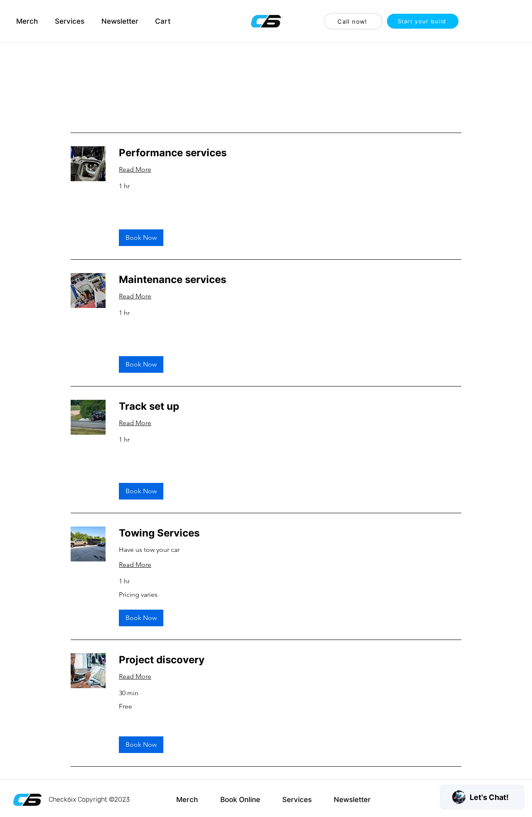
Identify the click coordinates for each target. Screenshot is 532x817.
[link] (290, 153)
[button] (141, 237)
